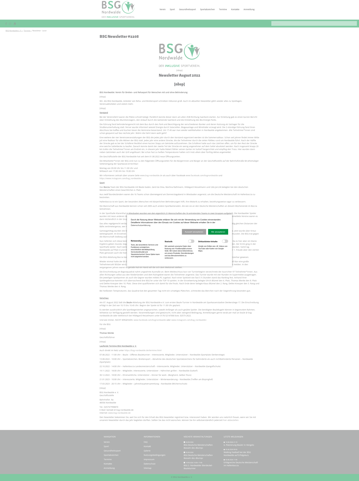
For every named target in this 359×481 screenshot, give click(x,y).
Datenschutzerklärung (140, 225)
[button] (194, 232)
